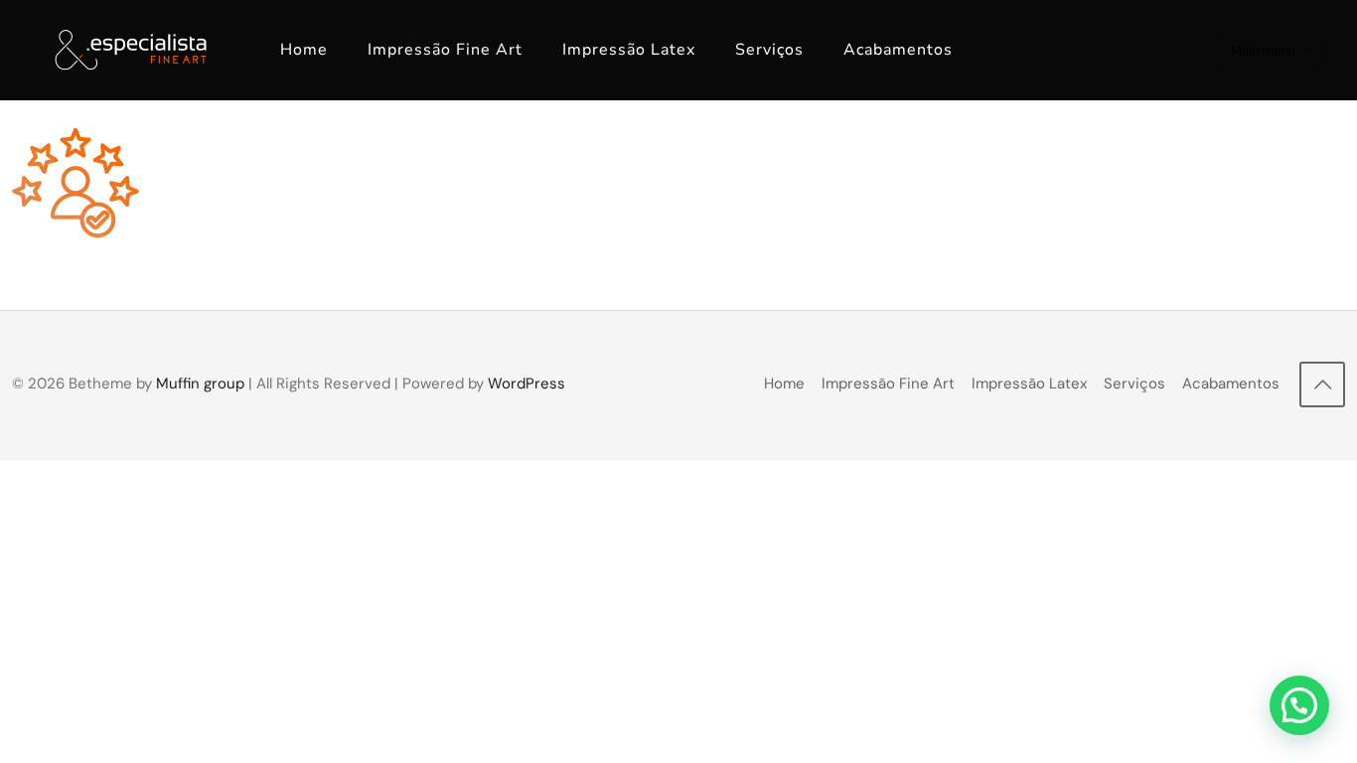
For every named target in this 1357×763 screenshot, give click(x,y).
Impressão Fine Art (888, 383)
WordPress (526, 383)
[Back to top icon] (1322, 384)
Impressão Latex (1029, 383)
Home (784, 383)
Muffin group (200, 383)
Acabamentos (1231, 383)
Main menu (1262, 50)
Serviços (1134, 383)
